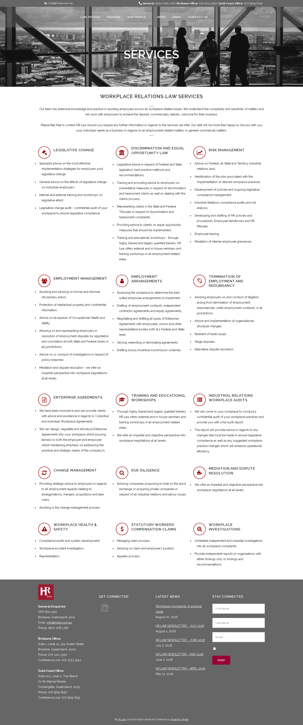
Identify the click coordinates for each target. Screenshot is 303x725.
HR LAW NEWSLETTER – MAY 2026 (179, 654)
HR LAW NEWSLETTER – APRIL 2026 (180, 668)
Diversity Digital (179, 719)
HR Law (121, 719)
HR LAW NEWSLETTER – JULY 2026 (180, 626)
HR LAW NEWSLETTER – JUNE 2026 (180, 640)
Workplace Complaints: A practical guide (179, 609)
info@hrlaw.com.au (59, 622)
